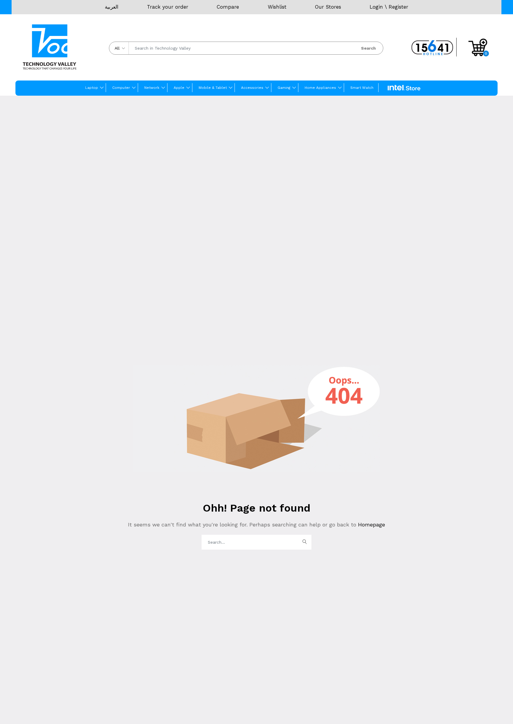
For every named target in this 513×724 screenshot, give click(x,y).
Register (398, 7)
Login (376, 7)
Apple (179, 88)
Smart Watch (361, 88)
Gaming (284, 88)
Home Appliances (320, 88)
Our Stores (328, 7)
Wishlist (277, 7)
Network (151, 88)
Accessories (252, 88)
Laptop (91, 88)
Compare (228, 7)
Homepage (370, 524)
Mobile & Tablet (213, 88)
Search (368, 48)
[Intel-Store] (404, 88)
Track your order (167, 7)
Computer (121, 88)
